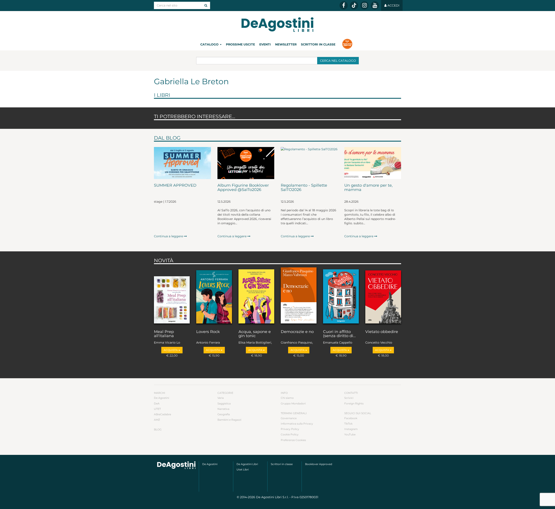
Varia (220, 397)
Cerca (338, 61)
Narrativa (223, 408)
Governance (289, 418)
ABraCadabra (162, 414)
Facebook (350, 418)
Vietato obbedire (381, 332)
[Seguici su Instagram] (364, 5)
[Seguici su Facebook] (344, 5)
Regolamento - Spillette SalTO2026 (304, 187)
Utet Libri (243, 469)
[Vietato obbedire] (383, 295)
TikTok (348, 423)
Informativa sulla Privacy (297, 423)
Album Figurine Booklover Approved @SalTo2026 (243, 187)
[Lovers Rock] (214, 295)
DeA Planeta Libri (277, 24)
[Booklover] (347, 44)
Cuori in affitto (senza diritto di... (339, 334)
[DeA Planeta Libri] (176, 465)
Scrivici (348, 397)
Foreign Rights (354, 403)
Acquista (171, 350)
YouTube (350, 434)
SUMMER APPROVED (175, 185)
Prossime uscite (240, 44)
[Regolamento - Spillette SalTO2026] (309, 163)
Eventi (265, 44)
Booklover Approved (318, 464)
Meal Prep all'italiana (164, 334)
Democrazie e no (297, 332)
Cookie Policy (290, 434)
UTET (157, 408)
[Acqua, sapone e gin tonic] (256, 295)
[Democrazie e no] (299, 295)
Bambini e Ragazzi (229, 419)
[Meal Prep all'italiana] (172, 295)
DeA (157, 403)
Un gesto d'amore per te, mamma (368, 187)
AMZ (157, 419)
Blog (158, 429)
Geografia (223, 414)
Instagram (351, 429)
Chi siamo (287, 397)
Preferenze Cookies (293, 440)
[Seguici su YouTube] (375, 5)
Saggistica (224, 403)
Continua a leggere (169, 236)
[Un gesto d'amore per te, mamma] (372, 163)
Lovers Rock (208, 332)
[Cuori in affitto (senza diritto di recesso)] (341, 295)
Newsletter (286, 44)
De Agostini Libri (247, 464)
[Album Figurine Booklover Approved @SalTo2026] (245, 163)
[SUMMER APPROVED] (182, 163)
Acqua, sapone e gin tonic (254, 334)
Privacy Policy (290, 429)
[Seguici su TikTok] (354, 5)
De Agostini (161, 397)
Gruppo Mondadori (293, 403)
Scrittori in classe (318, 44)
